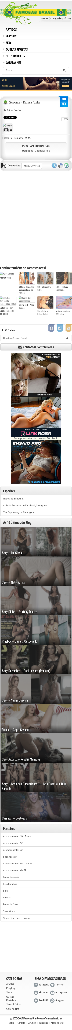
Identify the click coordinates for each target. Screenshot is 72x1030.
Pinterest (44, 992)
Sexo (6, 890)
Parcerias (43, 1022)
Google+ (59, 1000)
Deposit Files (42, 150)
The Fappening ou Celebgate (18, 512)
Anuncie (32, 1022)
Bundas (7, 897)
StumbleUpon (66, 165)
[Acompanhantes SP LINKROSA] (36, 418)
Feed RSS (43, 1000)
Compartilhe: (14, 165)
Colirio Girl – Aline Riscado (26, 306)
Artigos (11, 29)
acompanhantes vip (13, 849)
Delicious (60, 165)
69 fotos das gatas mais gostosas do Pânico (26, 289)
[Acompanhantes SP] (36, 375)
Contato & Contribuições (38, 347)
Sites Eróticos (15, 56)
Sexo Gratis (9, 911)
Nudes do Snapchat (13, 498)
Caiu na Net (13, 63)
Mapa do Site (57, 1022)
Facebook (44, 984)
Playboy (10, 36)
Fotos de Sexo (11, 904)
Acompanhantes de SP (15, 870)
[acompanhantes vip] (36, 83)
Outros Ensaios (13, 110)
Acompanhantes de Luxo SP (17, 863)
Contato (21, 1022)
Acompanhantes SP (13, 843)
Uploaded (27, 150)
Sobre (11, 1022)
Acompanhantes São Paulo (17, 836)
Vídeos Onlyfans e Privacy (16, 918)
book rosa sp (10, 856)
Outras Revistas (16, 50)
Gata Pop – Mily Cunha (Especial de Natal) (7, 310)
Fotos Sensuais (11, 877)
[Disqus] (36, 218)
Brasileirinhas (10, 883)
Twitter (54, 165)
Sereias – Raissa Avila (24, 102)
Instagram (61, 992)
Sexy (8, 43)
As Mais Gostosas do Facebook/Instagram (25, 505)
